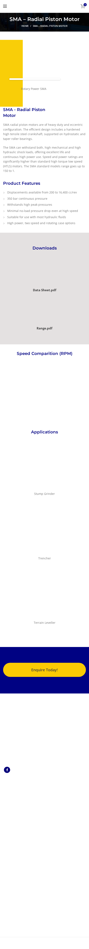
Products (9, 857)
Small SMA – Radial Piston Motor (16, 818)
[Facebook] (7, 770)
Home (25, 25)
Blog (6, 869)
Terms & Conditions (16, 863)
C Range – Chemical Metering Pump (16, 793)
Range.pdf (44, 328)
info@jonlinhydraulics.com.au (27, 907)
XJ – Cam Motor (13, 802)
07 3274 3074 (16, 901)
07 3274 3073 (16, 895)
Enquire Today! (44, 669)
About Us (9, 851)
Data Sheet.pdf (44, 290)
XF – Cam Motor (14, 809)
